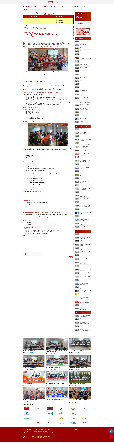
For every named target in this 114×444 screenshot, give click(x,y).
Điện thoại (25, 242)
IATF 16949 (82, 80)
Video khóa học (80, 26)
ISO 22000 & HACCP (83, 67)
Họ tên (24, 237)
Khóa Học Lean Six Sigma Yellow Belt (29, 367)
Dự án (68, 6)
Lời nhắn (24, 246)
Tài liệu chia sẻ (80, 23)
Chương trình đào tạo (29, 32)
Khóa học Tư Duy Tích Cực (84, 198)
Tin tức (76, 6)
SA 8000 (81, 47)
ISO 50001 (81, 83)
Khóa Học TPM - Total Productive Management (54, 399)
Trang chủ (26, 6)
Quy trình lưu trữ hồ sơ (31, 36)
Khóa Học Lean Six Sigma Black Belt (29, 350)
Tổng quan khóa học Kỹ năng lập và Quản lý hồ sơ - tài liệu (36, 27)
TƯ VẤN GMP (82, 50)
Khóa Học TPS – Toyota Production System (30, 399)
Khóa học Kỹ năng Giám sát (84, 150)
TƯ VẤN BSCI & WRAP (83, 77)
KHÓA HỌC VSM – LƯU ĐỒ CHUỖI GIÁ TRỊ (76, 350)
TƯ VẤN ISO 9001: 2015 (84, 64)
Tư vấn (44, 6)
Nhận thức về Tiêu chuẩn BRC (85, 118)
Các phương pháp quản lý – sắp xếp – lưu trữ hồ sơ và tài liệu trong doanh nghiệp (42, 34)
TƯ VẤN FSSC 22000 (83, 74)
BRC (80, 70)
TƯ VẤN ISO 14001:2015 (84, 44)
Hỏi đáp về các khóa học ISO (85, 111)
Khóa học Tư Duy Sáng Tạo (84, 191)
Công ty (50, 237)
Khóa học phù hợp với (29, 29)
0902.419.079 (6, 2)
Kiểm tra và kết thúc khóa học (32, 39)
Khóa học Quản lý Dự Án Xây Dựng (28, 383)
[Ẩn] (27, 25)
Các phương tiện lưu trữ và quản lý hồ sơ (34, 35)
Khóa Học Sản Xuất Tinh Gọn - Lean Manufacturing (77, 383)
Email (50, 242)
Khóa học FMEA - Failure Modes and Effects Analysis (78, 367)
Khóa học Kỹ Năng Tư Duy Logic (85, 170)
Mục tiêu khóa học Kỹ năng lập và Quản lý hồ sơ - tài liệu (35, 28)
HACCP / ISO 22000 (83, 53)
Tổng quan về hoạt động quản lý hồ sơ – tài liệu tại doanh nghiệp (39, 33)
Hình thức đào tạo (28, 31)
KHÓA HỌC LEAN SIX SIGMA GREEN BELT (53, 367)
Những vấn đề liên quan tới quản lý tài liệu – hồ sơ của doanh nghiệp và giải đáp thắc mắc (43, 37)
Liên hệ (84, 6)
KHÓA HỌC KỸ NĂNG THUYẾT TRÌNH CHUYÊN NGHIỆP (55, 383)
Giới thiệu (35, 6)
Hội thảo (61, 6)
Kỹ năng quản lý (54, 8)
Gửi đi (71, 257)
